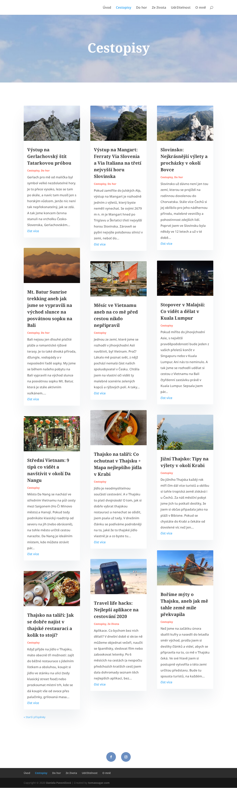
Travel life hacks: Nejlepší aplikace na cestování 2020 (116, 609)
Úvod (107, 8)
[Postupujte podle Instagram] (126, 757)
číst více (33, 231)
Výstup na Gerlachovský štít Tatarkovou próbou (49, 156)
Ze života (159, 8)
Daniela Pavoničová (58, 782)
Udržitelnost (181, 8)
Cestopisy (123, 8)
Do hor (141, 8)
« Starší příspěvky (34, 717)
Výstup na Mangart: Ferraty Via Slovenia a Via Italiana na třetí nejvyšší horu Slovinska (117, 163)
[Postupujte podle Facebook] (111, 757)
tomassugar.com (99, 782)
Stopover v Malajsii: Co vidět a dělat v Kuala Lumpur (183, 311)
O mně (200, 8)
